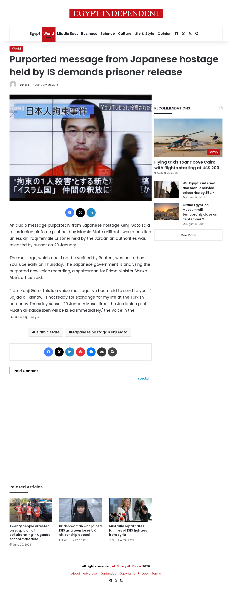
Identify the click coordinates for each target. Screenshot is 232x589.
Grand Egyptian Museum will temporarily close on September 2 (200, 212)
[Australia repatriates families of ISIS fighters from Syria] (130, 510)
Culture (124, 33)
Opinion (164, 33)
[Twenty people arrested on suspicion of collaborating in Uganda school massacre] (31, 510)
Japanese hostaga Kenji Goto (100, 332)
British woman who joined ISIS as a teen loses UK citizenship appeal (80, 530)
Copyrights (127, 573)
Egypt (35, 33)
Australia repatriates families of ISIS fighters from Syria (128, 530)
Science (107, 33)
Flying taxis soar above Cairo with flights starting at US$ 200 (186, 165)
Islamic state (48, 332)
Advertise (90, 573)
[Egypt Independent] (116, 13)
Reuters (23, 85)
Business (89, 33)
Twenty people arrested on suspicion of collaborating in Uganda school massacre (30, 532)
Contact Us (108, 573)
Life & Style (144, 33)
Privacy (143, 573)
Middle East (67, 33)
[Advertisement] (81, 430)
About (75, 573)
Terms (156, 573)
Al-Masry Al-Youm (126, 566)
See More (188, 235)
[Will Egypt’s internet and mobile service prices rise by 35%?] (166, 189)
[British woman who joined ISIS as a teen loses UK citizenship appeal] (80, 510)
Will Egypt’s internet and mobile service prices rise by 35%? (199, 188)
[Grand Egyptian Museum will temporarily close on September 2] (166, 211)
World (49, 33)
